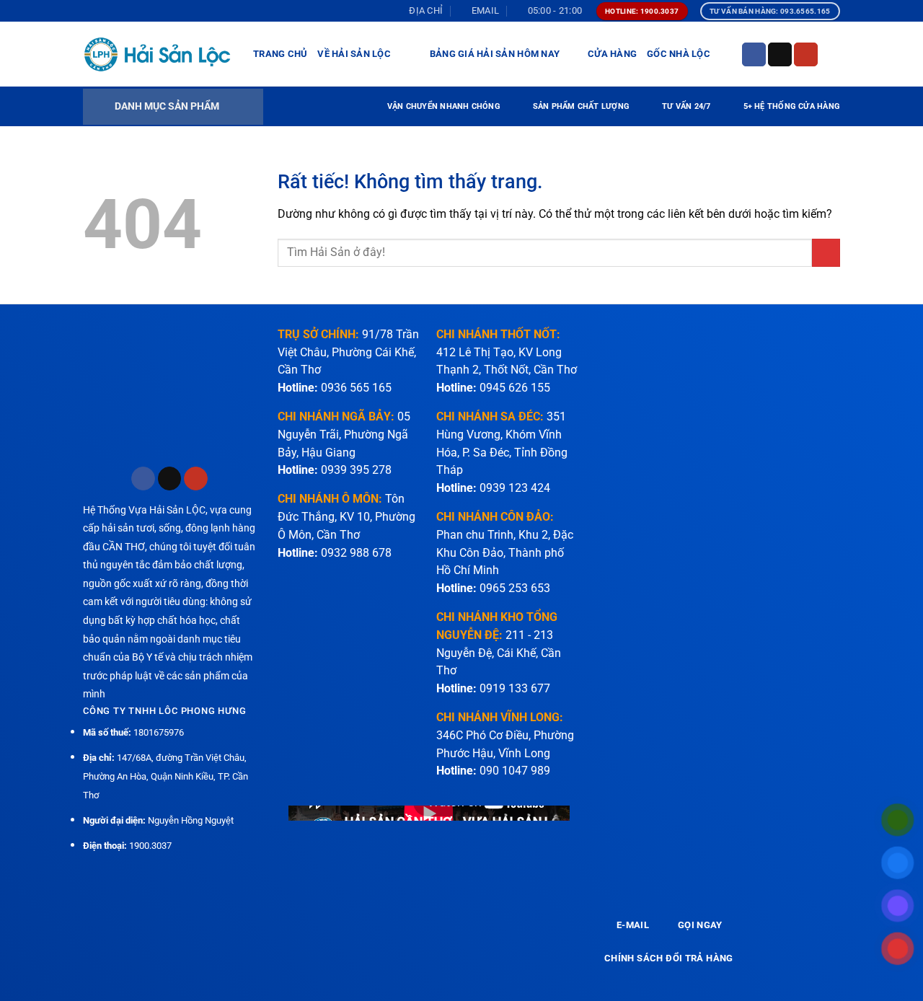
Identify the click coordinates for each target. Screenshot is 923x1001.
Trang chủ (280, 53)
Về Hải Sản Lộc (354, 53)
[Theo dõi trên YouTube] (806, 55)
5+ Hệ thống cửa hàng (791, 106)
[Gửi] (826, 253)
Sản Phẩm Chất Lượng (581, 106)
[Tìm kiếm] (834, 54)
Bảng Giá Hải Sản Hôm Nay (495, 53)
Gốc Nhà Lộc (678, 53)
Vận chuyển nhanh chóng (443, 106)
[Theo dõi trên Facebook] (754, 55)
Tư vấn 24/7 (686, 106)
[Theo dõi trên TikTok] (780, 55)
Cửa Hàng (612, 53)
